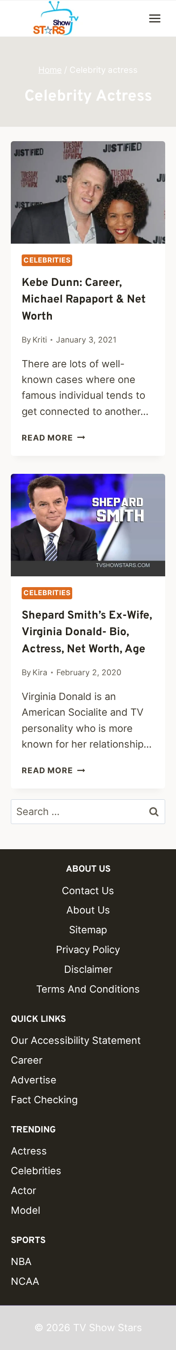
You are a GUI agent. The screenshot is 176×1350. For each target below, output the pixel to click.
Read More (53, 437)
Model (25, 1210)
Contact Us (88, 890)
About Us (88, 910)
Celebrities (46, 260)
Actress (29, 1151)
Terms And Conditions (88, 989)
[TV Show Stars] (56, 18)
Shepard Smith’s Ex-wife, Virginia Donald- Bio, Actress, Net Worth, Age (87, 633)
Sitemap (88, 930)
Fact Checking (44, 1099)
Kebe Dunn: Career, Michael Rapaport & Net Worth (84, 300)
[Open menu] (154, 18)
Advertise (33, 1080)
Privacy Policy (88, 949)
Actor (23, 1190)
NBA (21, 1261)
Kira (39, 672)
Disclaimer (88, 969)
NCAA (25, 1281)
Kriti (39, 339)
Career (26, 1060)
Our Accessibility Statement (76, 1040)
